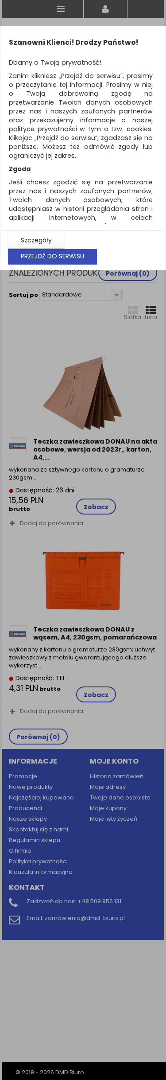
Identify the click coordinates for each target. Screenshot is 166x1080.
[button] (36, 241)
